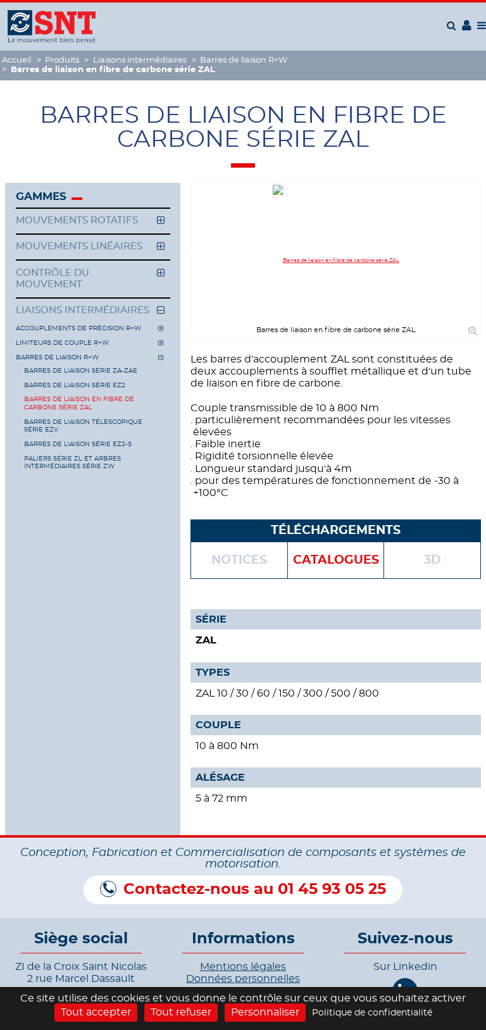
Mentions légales (243, 967)
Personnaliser (265, 1012)
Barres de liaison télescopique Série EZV (83, 426)
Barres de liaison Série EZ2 (74, 385)
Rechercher (453, 25)
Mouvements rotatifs (77, 220)
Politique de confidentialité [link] (372, 1012)
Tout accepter (96, 1012)
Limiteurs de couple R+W (62, 343)
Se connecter (467, 29)
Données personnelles (243, 979)
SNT (52, 26)
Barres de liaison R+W (243, 60)
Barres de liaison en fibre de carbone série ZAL (79, 403)
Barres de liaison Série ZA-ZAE (80, 371)
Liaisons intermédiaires (140, 60)
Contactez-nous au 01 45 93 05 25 (254, 889)
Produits (62, 60)
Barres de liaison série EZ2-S (78, 444)
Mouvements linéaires (79, 246)
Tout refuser (181, 1012)
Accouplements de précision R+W (78, 328)
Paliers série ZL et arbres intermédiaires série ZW (72, 462)
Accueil (16, 60)
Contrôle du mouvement (52, 278)
